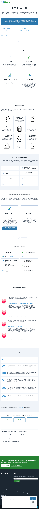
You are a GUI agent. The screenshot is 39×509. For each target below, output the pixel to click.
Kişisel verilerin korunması (30, 495)
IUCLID (25, 216)
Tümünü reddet (33, 502)
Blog (27, 493)
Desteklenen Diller (29, 492)
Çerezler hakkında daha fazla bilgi (8, 502)
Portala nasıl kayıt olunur (5, 35)
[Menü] (37, 2)
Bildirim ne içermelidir (5, 32)
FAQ (27, 491)
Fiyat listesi (15, 493)
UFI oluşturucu (11, 256)
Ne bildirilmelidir (23, 28)
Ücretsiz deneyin (5, 465)
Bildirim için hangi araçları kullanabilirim (27, 30)
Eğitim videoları (28, 488)
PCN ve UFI (15, 490)
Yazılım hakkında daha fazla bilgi (10, 228)
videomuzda (21, 407)
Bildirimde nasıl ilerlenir (24, 32)
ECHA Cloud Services (11, 358)
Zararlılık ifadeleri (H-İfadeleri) (19, 492)
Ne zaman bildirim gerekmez (6, 30)
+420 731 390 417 (7, 488)
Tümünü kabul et (33, 499)
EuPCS (35, 260)
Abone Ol (17, 481)
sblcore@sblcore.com (7, 489)
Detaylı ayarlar (33, 505)
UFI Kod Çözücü (29, 490)
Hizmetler (15, 489)
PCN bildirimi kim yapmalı (5, 28)
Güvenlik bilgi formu (17, 491)
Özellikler (15, 488)
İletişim (15, 495)
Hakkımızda (15, 494)
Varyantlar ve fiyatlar (16, 465)
